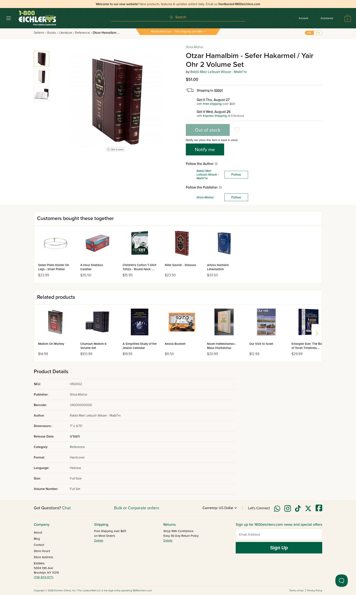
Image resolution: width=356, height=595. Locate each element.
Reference (83, 33)
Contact (39, 545)
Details (98, 540)
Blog (37, 539)
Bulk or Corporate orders (136, 508)
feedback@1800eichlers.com (239, 4)
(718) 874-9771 (43, 577)
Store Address (43, 557)
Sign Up (279, 547)
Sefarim (40, 33)
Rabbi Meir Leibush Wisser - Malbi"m (218, 72)
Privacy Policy (314, 590)
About (38, 532)
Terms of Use (296, 590)
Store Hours (42, 551)
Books (52, 33)
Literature (66, 33)
